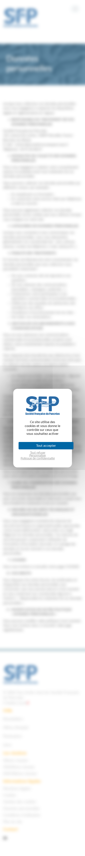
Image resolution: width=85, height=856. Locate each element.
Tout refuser (37, 452)
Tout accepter (46, 445)
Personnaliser (37, 455)
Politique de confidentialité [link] (38, 458)
